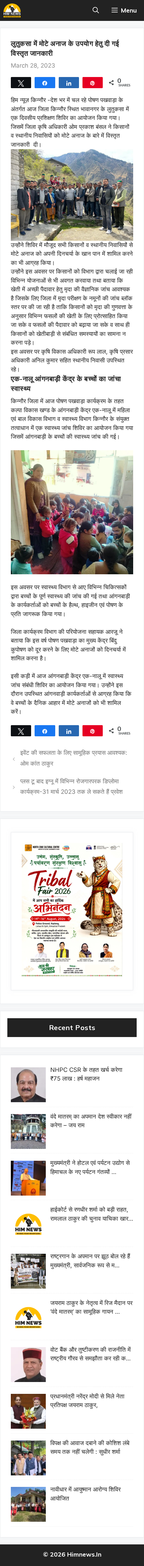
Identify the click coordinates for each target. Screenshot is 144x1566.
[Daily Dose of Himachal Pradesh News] (12, 10)
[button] (95, 10)
